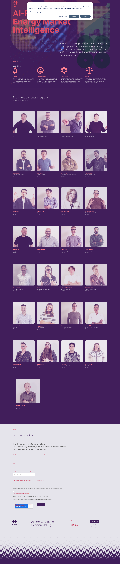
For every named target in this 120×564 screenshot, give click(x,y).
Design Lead (16, 251)
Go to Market (16, 327)
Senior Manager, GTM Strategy (44, 289)
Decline (85, 16)
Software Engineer (65, 251)
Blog (71, 521)
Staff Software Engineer (42, 212)
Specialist (18, 406)
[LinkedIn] (91, 527)
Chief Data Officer (89, 136)
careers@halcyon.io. (37, 449)
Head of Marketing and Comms (68, 174)
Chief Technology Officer (67, 136)
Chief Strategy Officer (42, 136)
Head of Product (41, 174)
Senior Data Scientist (18, 289)
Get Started (102, 4)
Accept (74, 16)
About (94, 4)
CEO (14, 136)
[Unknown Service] (95, 527)
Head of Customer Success (44, 251)
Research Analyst (17, 365)
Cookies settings (63, 16)
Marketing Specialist (90, 365)
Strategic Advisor (65, 212)
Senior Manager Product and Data (93, 212)
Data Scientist (40, 327)
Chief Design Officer (90, 174)
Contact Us (95, 521)
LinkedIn (15, 138)
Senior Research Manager (91, 327)
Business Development (18, 212)
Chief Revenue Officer (18, 174)
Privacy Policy (45, 496)
